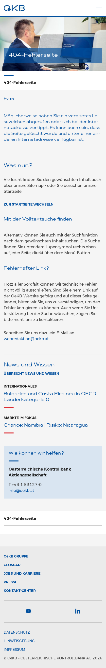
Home (9, 98)
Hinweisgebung (19, 641)
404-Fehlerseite (20, 518)
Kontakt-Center (20, 590)
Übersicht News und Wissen (31, 373)
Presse (10, 582)
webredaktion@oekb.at (26, 338)
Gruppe (16, 556)
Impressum (14, 649)
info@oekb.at (21, 490)
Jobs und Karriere (22, 573)
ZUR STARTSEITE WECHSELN (28, 204)
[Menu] (99, 7)
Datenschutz (17, 632)
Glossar (12, 565)
